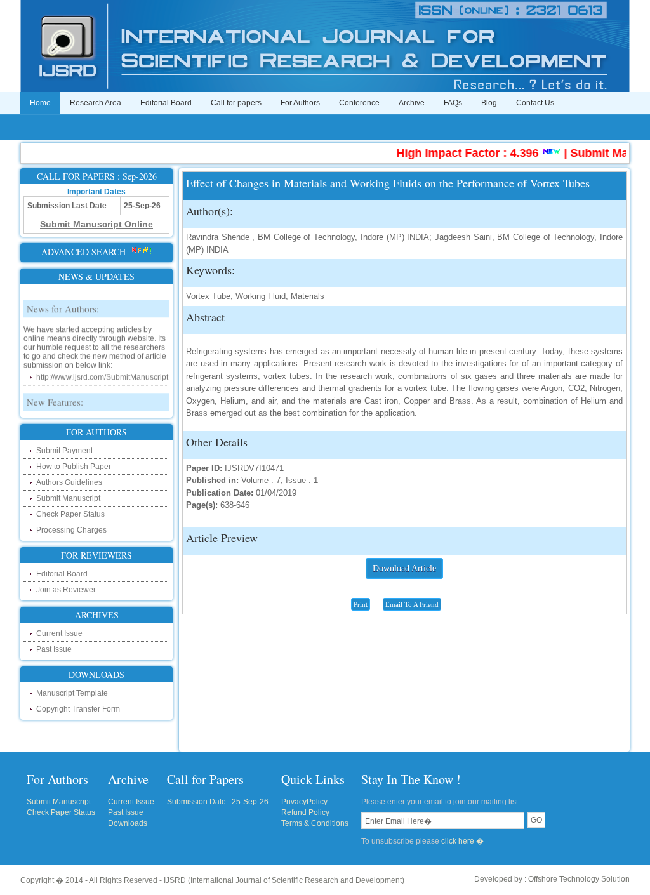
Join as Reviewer (66, 589)
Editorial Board (166, 102)
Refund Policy (305, 812)
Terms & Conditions (314, 823)
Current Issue (59, 633)
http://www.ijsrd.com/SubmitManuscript (102, 370)
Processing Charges (71, 530)
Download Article (404, 568)
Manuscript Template (72, 693)
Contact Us (535, 102)
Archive (412, 102)
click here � (462, 841)
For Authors (300, 102)
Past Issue (54, 649)
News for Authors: (63, 302)
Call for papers (236, 102)
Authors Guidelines (69, 482)
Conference (359, 102)
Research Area (95, 102)
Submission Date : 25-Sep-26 (218, 801)
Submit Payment (64, 450)
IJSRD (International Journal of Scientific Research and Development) (284, 880)
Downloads (127, 823)
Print (361, 604)
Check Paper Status (70, 514)
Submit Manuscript (68, 498)
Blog (489, 102)
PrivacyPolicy (304, 801)
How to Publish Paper (73, 466)
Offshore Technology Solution (579, 879)
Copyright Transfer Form (78, 709)
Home (40, 102)
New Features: (55, 395)
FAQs (453, 102)
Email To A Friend (412, 604)
